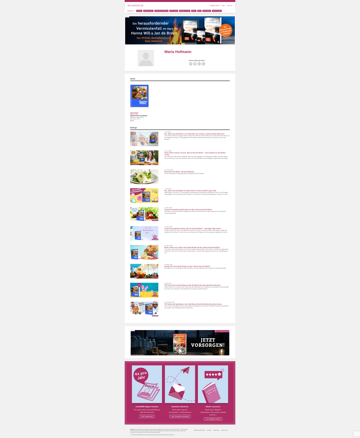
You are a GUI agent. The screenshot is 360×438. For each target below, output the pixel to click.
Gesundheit (206, 11)
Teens (194, 11)
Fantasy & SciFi (185, 11)
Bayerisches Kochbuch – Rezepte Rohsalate (179, 171)
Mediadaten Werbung (199, 430)
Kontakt (209, 430)
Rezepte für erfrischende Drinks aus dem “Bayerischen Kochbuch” (187, 266)
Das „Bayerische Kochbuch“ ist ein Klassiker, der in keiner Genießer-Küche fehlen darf (194, 134)
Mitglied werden (215, 5)
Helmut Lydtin (134, 113)
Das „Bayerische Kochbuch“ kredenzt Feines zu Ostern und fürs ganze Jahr (190, 190)
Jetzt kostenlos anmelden (180, 416)
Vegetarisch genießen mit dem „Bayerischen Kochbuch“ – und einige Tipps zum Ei (192, 228)
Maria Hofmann (134, 112)
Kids (199, 11)
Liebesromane (148, 11)
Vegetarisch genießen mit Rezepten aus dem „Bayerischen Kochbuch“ (188, 209)
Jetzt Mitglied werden (213, 419)
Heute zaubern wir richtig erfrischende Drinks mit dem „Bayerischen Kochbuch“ (192, 247)
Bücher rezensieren (213, 407)
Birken (132, 120)
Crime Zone (173, 11)
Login (223, 5)
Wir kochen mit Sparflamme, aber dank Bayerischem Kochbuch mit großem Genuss (193, 304)
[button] (190, 63)
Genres (139, 11)
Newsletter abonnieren (180, 407)
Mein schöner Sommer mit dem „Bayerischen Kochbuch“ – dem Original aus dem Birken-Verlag (195, 153)
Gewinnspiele (217, 11)
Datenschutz (224, 430)
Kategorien (130, 11)
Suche (230, 5)
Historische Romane (161, 11)
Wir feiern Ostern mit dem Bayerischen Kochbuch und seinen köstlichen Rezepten (192, 285)
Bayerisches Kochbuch (138, 116)
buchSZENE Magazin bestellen (147, 407)
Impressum (216, 430)
